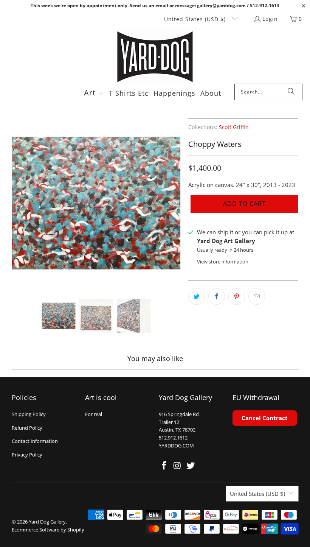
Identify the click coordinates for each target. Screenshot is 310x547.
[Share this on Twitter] (196, 296)
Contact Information (35, 441)
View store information (222, 261)
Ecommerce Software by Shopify (48, 529)
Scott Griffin (234, 127)
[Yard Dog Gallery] (155, 57)
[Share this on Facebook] (216, 296)
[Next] (175, 203)
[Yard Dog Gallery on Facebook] (164, 465)
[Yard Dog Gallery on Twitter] (190, 465)
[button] (94, 93)
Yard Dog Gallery (47, 521)
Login (270, 18)
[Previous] (17, 203)
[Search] (291, 92)
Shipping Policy (29, 414)
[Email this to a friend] (256, 296)
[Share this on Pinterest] (236, 296)
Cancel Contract (265, 418)
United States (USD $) (196, 19)
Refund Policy (27, 427)
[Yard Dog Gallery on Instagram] (177, 465)
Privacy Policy (27, 454)
